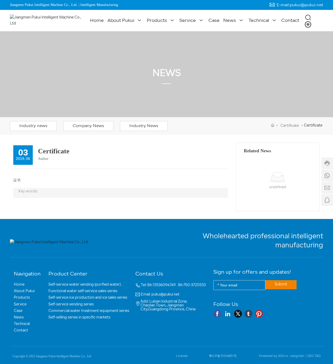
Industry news (33, 126)
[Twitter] (238, 314)
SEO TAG (314, 356)
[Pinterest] (259, 314)
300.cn (283, 356)
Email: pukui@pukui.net (160, 295)
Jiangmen (297, 356)
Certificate (289, 126)
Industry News (143, 126)
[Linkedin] (228, 314)
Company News (88, 126)
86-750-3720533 (192, 285)
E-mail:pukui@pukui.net (300, 5)
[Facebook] (217, 314)
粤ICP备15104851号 (223, 356)
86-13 (151, 285)
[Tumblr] (248, 314)
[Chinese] (308, 25)
